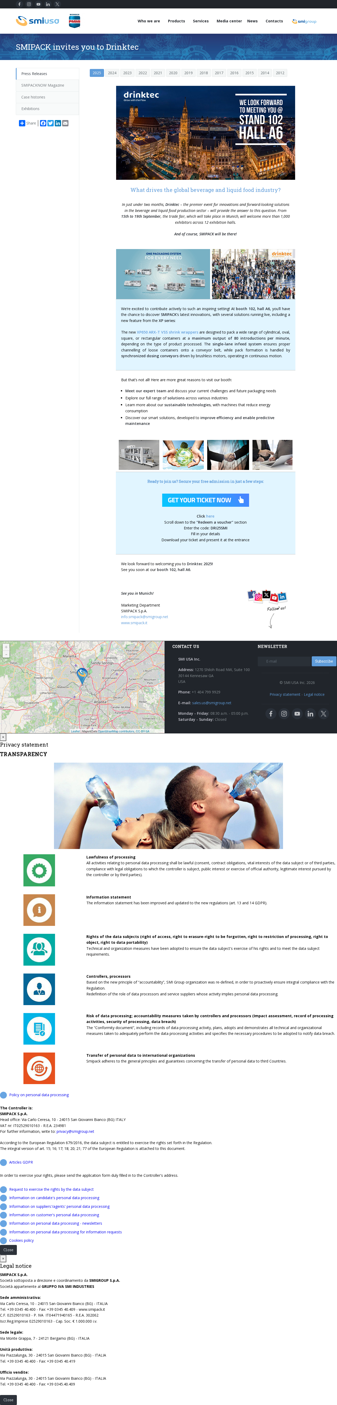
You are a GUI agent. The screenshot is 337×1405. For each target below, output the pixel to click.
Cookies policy (21, 1240)
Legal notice (314, 694)
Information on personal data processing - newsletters (55, 1223)
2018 (204, 72)
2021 (158, 72)
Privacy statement (285, 694)
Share (31, 123)
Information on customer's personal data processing (54, 1214)
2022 (142, 72)
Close (8, 1249)
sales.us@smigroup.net (211, 702)
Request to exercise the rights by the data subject (51, 1189)
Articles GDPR (21, 1162)
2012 (280, 72)
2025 (97, 72)
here (210, 516)
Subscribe (324, 661)
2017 (219, 72)
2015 (249, 72)
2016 (234, 72)
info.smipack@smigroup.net (144, 616)
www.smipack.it (134, 622)
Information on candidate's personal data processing (54, 1197)
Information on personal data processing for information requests (65, 1231)
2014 (265, 72)
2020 (173, 72)
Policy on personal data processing (39, 1094)
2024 (112, 72)
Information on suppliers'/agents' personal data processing (59, 1206)
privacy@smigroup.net (75, 1131)
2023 (127, 72)
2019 (188, 72)
